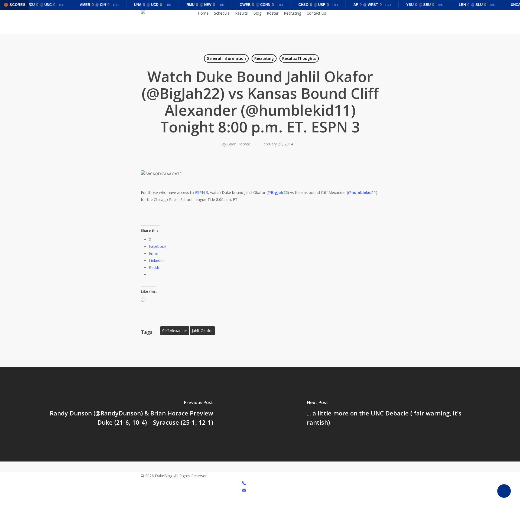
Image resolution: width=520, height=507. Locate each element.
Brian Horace (238, 144)
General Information (226, 58)
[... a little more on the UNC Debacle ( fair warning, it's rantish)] (390, 414)
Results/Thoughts (299, 58)
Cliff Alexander (174, 330)
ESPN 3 (201, 192)
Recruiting (264, 58)
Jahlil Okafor (202, 330)
